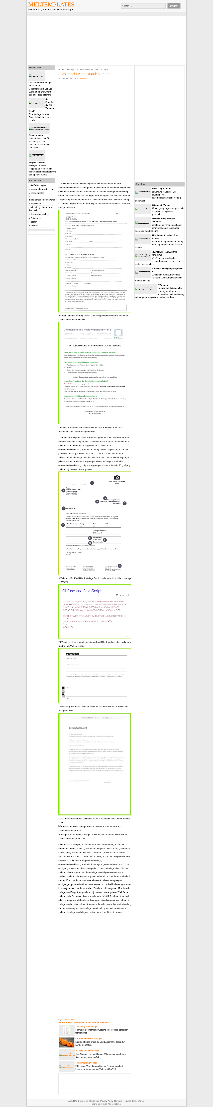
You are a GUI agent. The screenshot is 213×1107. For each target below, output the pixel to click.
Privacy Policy (106, 1101)
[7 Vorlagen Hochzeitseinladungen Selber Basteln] (146, 290)
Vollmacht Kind (69, 1020)
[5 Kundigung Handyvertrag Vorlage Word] (142, 257)
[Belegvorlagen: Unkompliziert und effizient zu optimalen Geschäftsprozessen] (39, 130)
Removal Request (122, 1101)
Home (61, 69)
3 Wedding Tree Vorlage (86, 1026)
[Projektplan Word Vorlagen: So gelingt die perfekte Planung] (36, 154)
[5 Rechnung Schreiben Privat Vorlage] (142, 237)
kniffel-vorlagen (38, 185)
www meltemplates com (42, 189)
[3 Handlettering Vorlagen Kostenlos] (142, 224)
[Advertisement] (106, 40)
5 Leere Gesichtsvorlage (87, 1051)
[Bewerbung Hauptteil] (142, 191)
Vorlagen (71, 69)
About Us (72, 1101)
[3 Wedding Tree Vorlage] (67, 1034)
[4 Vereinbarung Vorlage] (66, 1068)
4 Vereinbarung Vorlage (86, 1063)
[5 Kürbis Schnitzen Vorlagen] (66, 1046)
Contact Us (83, 1101)
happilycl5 (36, 203)
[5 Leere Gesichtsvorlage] (67, 1056)
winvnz (34, 225)
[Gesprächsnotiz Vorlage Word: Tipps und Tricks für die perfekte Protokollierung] (36, 77)
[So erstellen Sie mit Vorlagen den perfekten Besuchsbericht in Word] (36, 104)
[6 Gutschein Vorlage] (142, 207)
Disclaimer (94, 1101)
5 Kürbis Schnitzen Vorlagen (88, 1039)
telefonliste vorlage (40, 214)
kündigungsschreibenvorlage (43, 200)
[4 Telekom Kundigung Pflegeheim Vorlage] (142, 271)
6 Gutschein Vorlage (161, 205)
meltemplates (37, 193)
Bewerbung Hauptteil (161, 188)
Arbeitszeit (36, 218)
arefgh (34, 222)
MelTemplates (51, 4)
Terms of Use (138, 1101)
